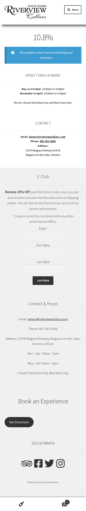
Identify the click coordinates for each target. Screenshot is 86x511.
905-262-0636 (48, 141)
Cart (55, 501)
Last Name (43, 262)
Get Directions (19, 422)
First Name (43, 245)
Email (43, 229)
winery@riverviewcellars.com (47, 137)
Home (21, 504)
